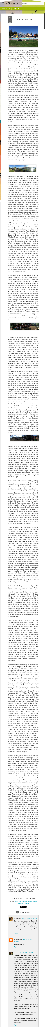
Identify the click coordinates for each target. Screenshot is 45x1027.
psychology (28, 901)
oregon (21, 901)
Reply (16, 933)
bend (16, 901)
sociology (21, 903)
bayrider (16, 953)
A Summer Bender (23, 19)
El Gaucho (17, 918)
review (35, 901)
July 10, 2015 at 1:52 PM (27, 953)
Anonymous (18, 939)
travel (27, 903)
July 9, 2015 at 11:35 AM (29, 918)
